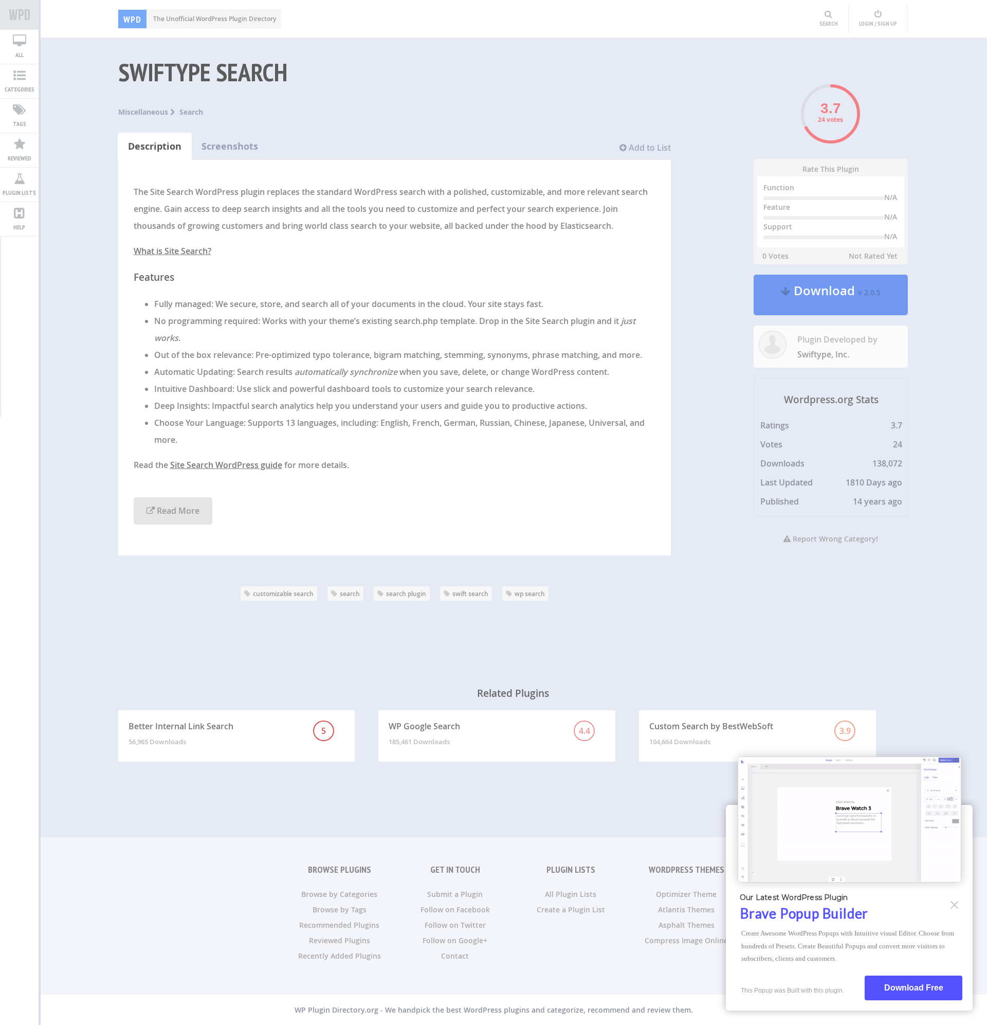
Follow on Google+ (455, 940)
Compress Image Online (686, 940)
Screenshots (230, 146)
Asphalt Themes (687, 925)
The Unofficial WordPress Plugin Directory (199, 19)
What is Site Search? (172, 251)
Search (191, 112)
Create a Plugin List (571, 909)
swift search (470, 593)
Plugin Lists (19, 192)
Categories (19, 89)
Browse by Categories (339, 894)
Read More (177, 510)
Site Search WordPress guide (226, 465)
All (19, 55)
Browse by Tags (340, 909)
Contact (455, 956)
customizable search (283, 593)
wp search (530, 593)
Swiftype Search (202, 72)
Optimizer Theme (686, 894)
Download (836, 295)
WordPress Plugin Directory (19, 15)
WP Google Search (489, 733)
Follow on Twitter (455, 925)
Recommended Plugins (339, 925)
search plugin (406, 593)
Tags (19, 124)
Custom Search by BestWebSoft (749, 733)
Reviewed (19, 158)
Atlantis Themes (686, 909)
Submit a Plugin (455, 894)
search (350, 593)
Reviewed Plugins (339, 940)
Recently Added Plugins (339, 956)
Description (154, 146)
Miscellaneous (144, 112)
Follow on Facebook (455, 909)
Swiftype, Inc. (823, 354)
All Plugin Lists (570, 894)
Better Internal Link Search (227, 733)
